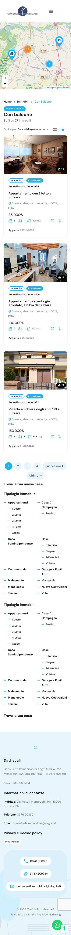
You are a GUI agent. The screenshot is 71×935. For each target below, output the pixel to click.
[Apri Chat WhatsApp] (57, 925)
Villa (45, 593)
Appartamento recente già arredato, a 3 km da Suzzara (30, 303)
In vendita (16, 180)
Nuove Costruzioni (54, 587)
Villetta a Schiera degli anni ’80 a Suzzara (34, 411)
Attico (16, 532)
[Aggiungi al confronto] (59, 221)
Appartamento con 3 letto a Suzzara (30, 195)
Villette (50, 563)
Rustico (50, 513)
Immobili (23, 101)
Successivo (53, 466)
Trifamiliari (52, 557)
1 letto (16, 508)
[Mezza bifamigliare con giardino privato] (59, 41)
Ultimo (33, 475)
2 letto (16, 514)
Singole (50, 551)
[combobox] (34, 129)
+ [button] (5, 78)
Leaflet (48, 87)
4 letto (16, 527)
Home (8, 101)
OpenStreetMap (62, 87)
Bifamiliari (52, 545)
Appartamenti (18, 502)
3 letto (16, 520)
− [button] (5, 83)
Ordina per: (10, 129)
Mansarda (48, 580)
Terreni (13, 593)
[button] (51, 11)
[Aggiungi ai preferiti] (52, 221)
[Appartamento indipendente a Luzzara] (12, 55)
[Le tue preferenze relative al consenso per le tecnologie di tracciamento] (64, 928)
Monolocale (16, 587)
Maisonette (16, 580)
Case (45, 539)
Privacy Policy (12, 841)
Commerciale (17, 569)
